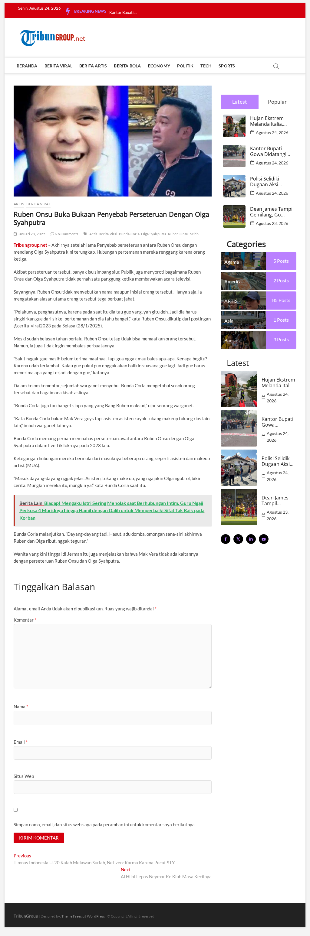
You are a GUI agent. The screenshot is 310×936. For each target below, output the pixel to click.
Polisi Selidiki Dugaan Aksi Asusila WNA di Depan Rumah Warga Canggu (267, 181)
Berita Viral (108, 234)
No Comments (66, 234)
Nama (21, 706)
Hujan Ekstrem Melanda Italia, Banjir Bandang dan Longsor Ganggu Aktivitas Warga (269, 121)
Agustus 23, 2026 (272, 223)
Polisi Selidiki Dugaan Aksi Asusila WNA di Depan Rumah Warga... (124, 12)
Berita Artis (93, 65)
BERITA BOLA (127, 65)
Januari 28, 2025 (31, 234)
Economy (159, 65)
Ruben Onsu (178, 234)
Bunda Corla (129, 234)
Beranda (27, 65)
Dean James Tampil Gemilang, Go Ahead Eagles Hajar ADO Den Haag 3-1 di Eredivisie (272, 212)
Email (21, 742)
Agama (231, 262)
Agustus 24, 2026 (272, 132)
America (233, 281)
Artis (93, 234)
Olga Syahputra (154, 234)
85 (281, 300)
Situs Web (24, 776)
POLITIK (185, 65)
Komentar (25, 619)
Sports (227, 65)
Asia (228, 320)
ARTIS (19, 204)
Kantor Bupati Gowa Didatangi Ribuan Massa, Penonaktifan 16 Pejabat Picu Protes (268, 151)
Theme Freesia (72, 916)
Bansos (231, 340)
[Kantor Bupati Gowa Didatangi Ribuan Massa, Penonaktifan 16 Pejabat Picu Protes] (239, 428)
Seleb (194, 234)
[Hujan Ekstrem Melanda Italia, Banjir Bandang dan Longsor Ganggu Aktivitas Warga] (239, 389)
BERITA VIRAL (58, 65)
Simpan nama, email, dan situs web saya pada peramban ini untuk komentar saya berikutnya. (105, 824)
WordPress (96, 916)
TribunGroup (26, 915)
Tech (206, 65)
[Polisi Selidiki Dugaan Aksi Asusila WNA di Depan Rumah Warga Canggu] (239, 468)
